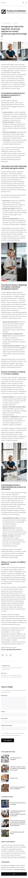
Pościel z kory (14, 778)
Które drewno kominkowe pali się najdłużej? (17, 787)
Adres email (4, 718)
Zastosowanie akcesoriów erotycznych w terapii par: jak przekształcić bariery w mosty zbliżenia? (17, 823)
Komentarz (4, 695)
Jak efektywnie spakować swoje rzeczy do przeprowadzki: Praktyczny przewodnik (18, 813)
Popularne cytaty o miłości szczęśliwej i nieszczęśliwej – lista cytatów (18, 768)
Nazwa (3, 711)
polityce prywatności (20, 869)
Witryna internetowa (6, 725)
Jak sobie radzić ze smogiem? (15, 758)
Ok (14, 874)
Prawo (15, 23)
